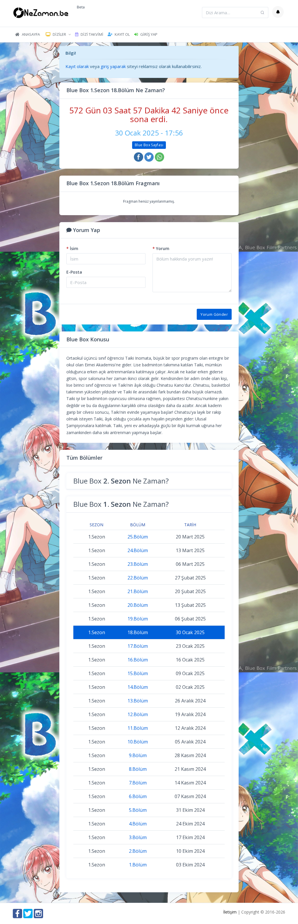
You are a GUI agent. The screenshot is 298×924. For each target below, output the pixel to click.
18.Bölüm (137, 632)
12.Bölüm (137, 714)
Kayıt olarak (77, 66)
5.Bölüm (138, 810)
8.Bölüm (138, 769)
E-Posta (74, 272)
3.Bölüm (138, 837)
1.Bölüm (138, 864)
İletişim (230, 912)
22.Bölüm (137, 578)
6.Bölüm (138, 796)
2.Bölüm (138, 851)
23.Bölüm (137, 564)
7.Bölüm (138, 782)
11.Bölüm (137, 728)
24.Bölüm (137, 550)
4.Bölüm (138, 823)
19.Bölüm (137, 619)
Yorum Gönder (214, 314)
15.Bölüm (137, 673)
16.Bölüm (137, 660)
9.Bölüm (138, 755)
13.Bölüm (137, 701)
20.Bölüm (137, 605)
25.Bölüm (137, 537)
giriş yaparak (113, 66)
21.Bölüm (137, 591)
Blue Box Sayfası (149, 144)
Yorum (160, 248)
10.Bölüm (137, 742)
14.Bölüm (137, 687)
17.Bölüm (137, 646)
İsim (72, 248)
